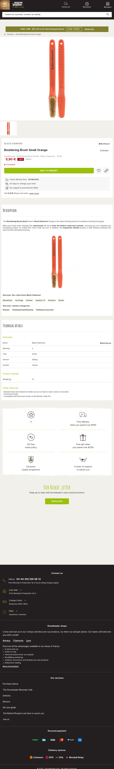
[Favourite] (98, 170)
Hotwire (29, 300)
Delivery (7, 696)
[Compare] (106, 170)
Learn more (34, 193)
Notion (61, 300)
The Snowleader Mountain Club (17, 690)
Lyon (28, 640)
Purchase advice (10, 684)
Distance (52, 300)
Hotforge (19, 300)
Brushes (10, 34)
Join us (6, 719)
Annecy (6, 640)
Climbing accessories (45, 310)
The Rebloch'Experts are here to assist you (23, 713)
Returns (6, 702)
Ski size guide (9, 707)
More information (11, 666)
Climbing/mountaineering (22, 310)
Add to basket (49, 170)
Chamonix (18, 640)
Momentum (7, 300)
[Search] (110, 12)
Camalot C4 (40, 300)
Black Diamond (13, 144)
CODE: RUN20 (73, 29)
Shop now (89, 29)
